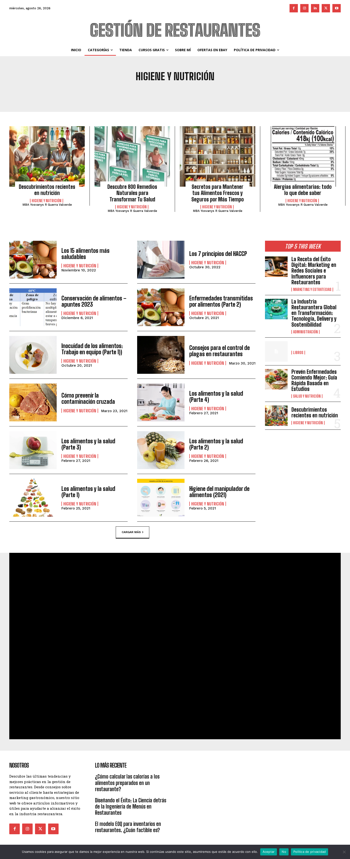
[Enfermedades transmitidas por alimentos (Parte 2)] (161, 307)
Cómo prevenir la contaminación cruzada (88, 398)
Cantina (214, 92)
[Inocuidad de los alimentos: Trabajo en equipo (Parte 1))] (33, 355)
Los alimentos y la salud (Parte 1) (88, 491)
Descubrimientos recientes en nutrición (47, 190)
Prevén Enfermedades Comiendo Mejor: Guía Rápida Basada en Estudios (314, 380)
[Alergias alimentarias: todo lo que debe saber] (302, 156)
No (284, 852)
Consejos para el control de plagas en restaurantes (219, 350)
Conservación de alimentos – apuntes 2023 (93, 301)
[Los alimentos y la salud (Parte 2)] (161, 450)
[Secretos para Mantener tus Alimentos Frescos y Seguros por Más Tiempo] (217, 156)
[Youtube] (336, 8)
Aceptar (269, 852)
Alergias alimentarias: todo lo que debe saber (303, 190)
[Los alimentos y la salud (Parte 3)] (33, 450)
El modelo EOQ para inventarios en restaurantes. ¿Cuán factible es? (128, 827)
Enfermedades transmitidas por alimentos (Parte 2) (221, 301)
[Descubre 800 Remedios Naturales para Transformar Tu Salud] (132, 156)
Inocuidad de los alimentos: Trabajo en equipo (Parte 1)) (92, 348)
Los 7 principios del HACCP (218, 253)
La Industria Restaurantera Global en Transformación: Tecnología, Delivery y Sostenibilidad (313, 313)
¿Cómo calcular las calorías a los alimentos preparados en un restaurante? (127, 782)
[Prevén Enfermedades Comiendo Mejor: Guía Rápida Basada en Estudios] (276, 379)
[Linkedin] (315, 8)
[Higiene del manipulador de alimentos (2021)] (161, 498)
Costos (249, 92)
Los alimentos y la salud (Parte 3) (88, 444)
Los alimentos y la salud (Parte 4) (216, 396)
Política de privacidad (309, 852)
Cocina (233, 92)
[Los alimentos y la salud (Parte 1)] (33, 498)
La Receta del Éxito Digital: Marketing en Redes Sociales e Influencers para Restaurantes (313, 270)
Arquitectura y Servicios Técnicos (154, 92)
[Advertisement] (218, 790)
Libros (298, 353)
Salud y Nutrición (307, 396)
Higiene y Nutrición (46, 201)
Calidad (196, 92)
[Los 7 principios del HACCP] (161, 260)
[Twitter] (326, 8)
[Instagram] (304, 8)
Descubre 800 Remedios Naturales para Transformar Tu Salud (132, 193)
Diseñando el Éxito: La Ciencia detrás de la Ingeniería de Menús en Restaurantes (130, 806)
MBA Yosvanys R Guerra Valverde (47, 204)
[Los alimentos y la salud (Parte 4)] (161, 402)
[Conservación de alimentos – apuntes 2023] (33, 307)
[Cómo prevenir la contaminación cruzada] (33, 402)
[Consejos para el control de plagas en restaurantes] (161, 355)
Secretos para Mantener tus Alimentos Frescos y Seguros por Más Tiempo (217, 193)
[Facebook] (294, 8)
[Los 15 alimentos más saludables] (33, 260)
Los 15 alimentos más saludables (85, 253)
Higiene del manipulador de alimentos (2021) (219, 491)
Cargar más (131, 532)
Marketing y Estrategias (312, 289)
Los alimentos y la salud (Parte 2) (216, 444)
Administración (104, 92)
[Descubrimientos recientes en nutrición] (47, 156)
